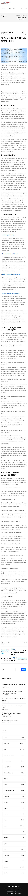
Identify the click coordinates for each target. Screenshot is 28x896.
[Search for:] (11, 669)
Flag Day (14, 808)
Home (3, 8)
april (14, 749)
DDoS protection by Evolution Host (14, 893)
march (14, 825)
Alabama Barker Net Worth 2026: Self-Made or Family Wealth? (13, 699)
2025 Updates (12, 8)
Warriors (14, 873)
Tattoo (14, 849)
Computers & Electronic (14, 790)
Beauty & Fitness (14, 766)
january (2, 643)
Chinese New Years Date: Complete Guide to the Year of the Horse (13, 685)
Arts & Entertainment (14, 755)
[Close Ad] (14, 895)
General (14, 814)
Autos (20, 8)
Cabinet (14, 778)
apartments (14, 743)
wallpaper (14, 867)
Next (14, 657)
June (14, 820)
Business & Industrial (14, 772)
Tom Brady (14, 855)
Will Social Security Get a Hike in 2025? (10, 720)
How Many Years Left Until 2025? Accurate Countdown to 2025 (11, 714)
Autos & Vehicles (14, 761)
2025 (14, 737)
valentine (14, 861)
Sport (14, 843)
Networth (14, 837)
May (14, 831)
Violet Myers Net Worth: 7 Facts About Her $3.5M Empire (12, 706)
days (9, 642)
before (5, 642)
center (14, 784)
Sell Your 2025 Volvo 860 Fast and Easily (8, 659)
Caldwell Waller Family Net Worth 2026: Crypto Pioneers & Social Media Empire (12, 692)
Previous (13, 649)
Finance (14, 802)
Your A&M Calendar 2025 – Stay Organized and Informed (18, 652)
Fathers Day (14, 796)
